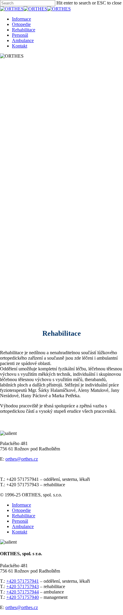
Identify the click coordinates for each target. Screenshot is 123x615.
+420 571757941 (22, 581)
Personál (20, 35)
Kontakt (19, 45)
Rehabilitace (23, 29)
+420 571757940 (22, 597)
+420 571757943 (22, 586)
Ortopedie (21, 24)
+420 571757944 (22, 591)
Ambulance (23, 40)
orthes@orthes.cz (21, 458)
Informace (21, 19)
